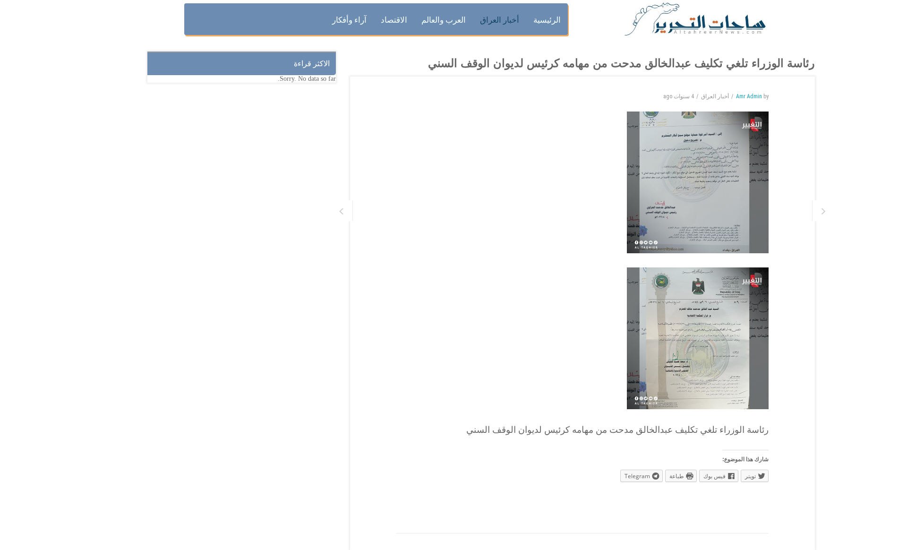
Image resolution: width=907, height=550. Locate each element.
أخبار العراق (715, 96)
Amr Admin (749, 96)
